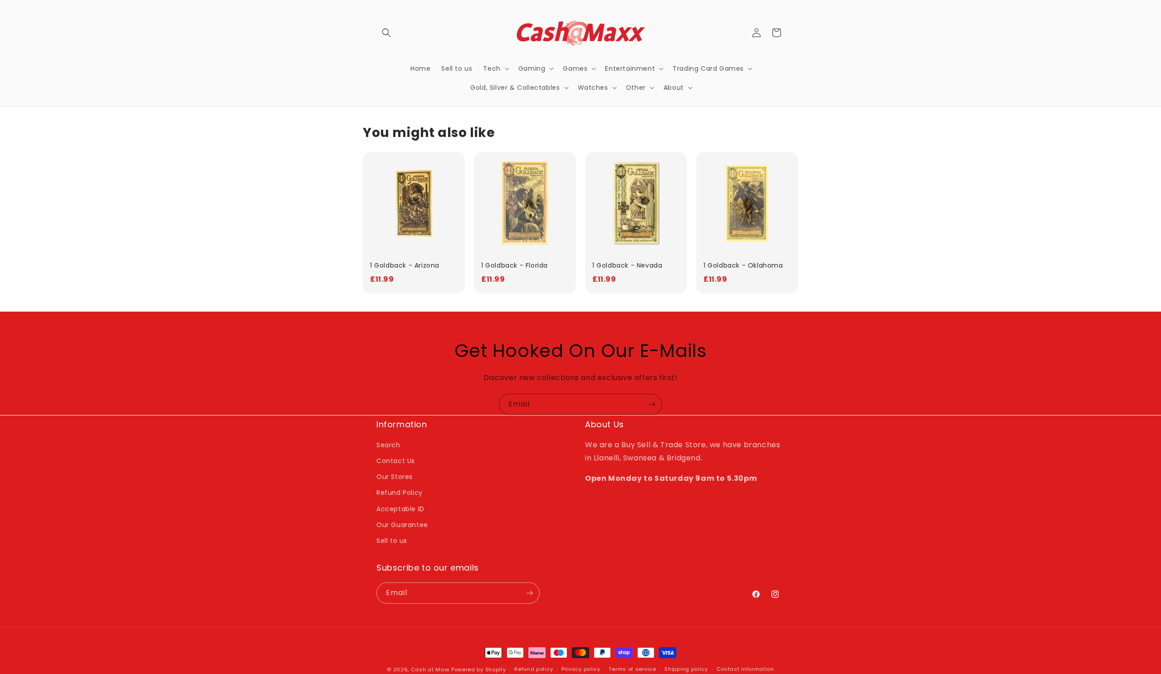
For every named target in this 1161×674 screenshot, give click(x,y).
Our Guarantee (402, 524)
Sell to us (391, 540)
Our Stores (394, 476)
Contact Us (395, 460)
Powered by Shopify (478, 669)
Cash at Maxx (430, 669)
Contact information (745, 669)
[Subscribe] (652, 404)
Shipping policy (686, 669)
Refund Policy (399, 492)
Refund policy (533, 669)
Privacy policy (580, 669)
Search (388, 444)
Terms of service (632, 669)
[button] (386, 33)
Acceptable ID (400, 508)
